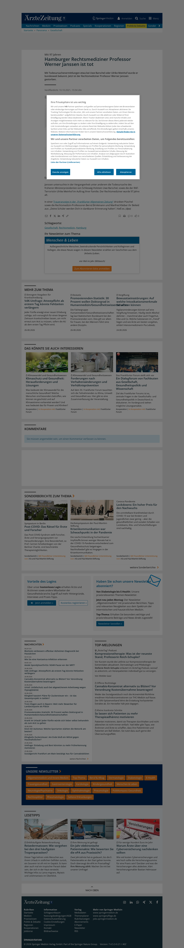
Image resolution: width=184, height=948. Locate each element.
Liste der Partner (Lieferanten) (65, 162)
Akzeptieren (126, 172)
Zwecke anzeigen (60, 172)
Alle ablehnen (104, 172)
